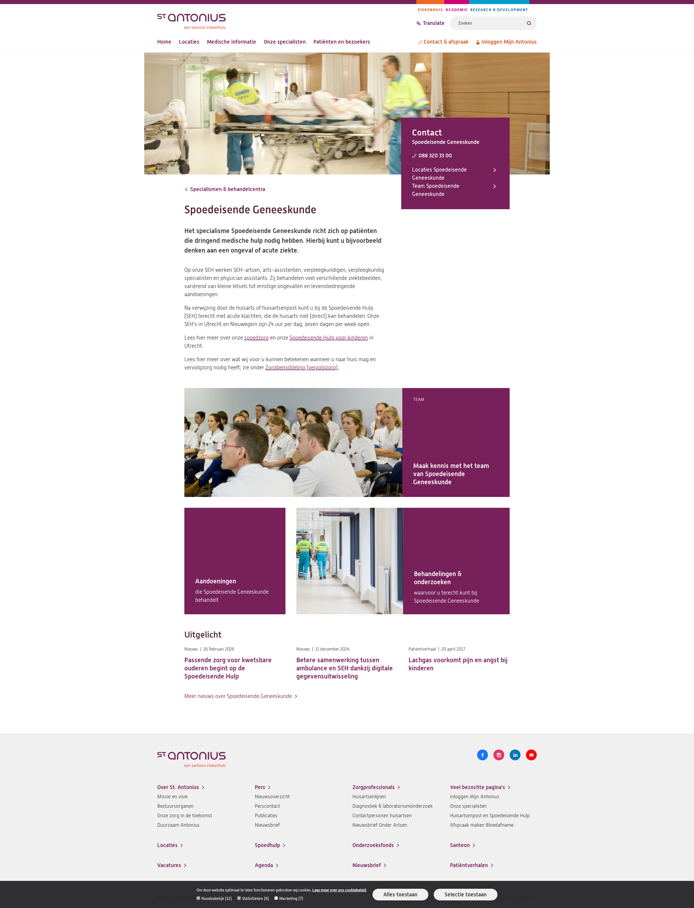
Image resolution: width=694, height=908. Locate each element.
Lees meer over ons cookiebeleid (339, 890)
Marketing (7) (291, 898)
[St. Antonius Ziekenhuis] (286, 20)
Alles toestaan (400, 894)
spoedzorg (256, 338)
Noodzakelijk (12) (216, 898)
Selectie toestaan (466, 894)
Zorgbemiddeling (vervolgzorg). (302, 367)
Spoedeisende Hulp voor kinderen (329, 338)
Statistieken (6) (255, 898)
